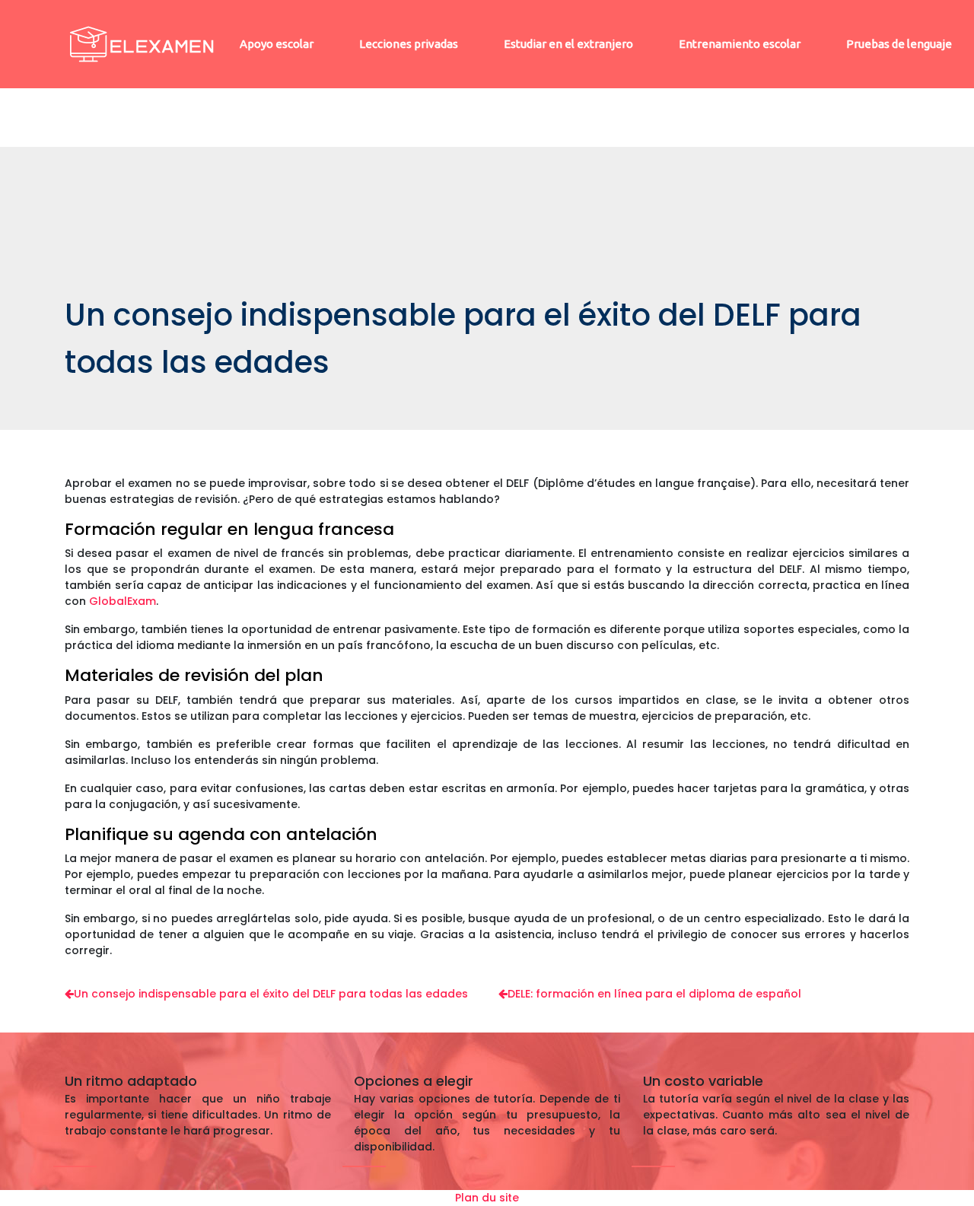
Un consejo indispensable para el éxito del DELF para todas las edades (271, 993)
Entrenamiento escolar (740, 43)
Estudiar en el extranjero (568, 43)
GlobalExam (122, 601)
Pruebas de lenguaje (899, 43)
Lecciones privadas (408, 43)
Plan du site (487, 1197)
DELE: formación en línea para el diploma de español (654, 993)
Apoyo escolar (277, 43)
